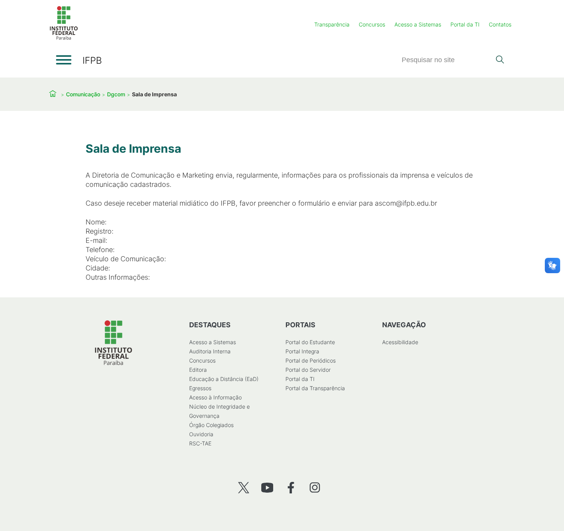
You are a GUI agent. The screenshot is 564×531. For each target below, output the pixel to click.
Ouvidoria (201, 434)
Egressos (200, 388)
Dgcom (116, 94)
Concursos (372, 24)
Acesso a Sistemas (417, 24)
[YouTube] (267, 487)
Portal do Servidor (308, 369)
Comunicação (83, 94)
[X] (243, 487)
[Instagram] (315, 487)
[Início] (63, 38)
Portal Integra (302, 351)
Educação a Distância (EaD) (224, 379)
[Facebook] (291, 487)
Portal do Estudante (310, 342)
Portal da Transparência (315, 388)
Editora (198, 369)
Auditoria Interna (210, 351)
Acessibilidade (400, 342)
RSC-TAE (200, 443)
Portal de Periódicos (310, 360)
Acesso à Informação (215, 397)
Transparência (332, 24)
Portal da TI (465, 24)
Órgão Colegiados (211, 425)
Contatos (500, 24)
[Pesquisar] (500, 60)
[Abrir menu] (64, 60)
